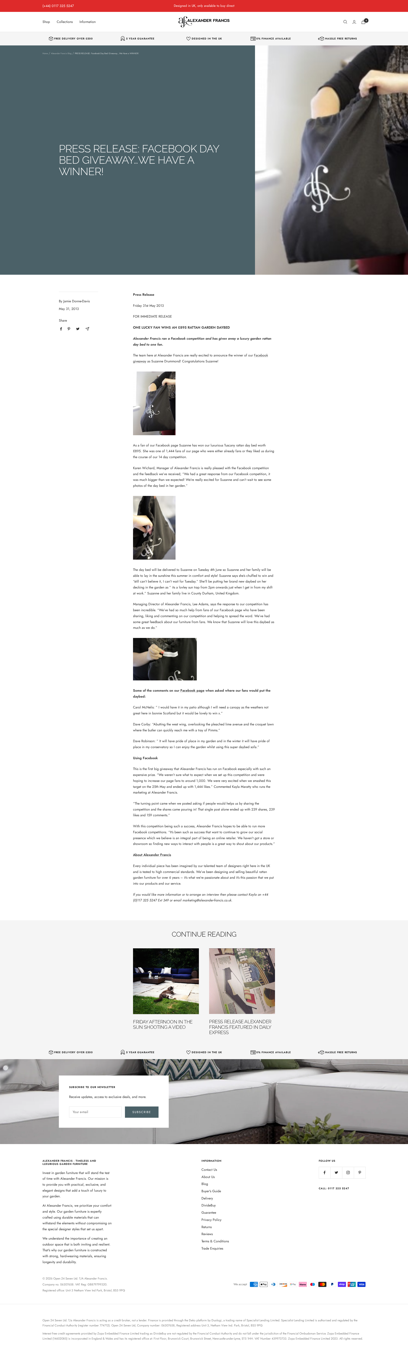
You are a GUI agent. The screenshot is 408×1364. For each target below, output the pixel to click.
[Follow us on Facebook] (324, 1172)
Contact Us (209, 1169)
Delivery (207, 1198)
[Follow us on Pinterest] (360, 1172)
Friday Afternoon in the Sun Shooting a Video (163, 1024)
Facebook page (192, 690)
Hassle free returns (341, 38)
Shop (46, 21)
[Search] (345, 22)
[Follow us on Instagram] (348, 1172)
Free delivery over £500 (73, 38)
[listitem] (61, 329)
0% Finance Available (273, 38)
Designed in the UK (207, 38)
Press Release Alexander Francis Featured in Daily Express (240, 1027)
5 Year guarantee (140, 38)
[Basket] (363, 22)
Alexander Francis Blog (61, 53)
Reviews (207, 1234)
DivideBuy (208, 1205)
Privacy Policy (211, 1219)
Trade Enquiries (212, 1248)
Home (45, 53)
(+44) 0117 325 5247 (58, 5)
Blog (204, 1183)
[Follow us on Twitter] (336, 1172)
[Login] (354, 22)
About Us (208, 1176)
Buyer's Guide (211, 1191)
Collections (65, 21)
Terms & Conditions (215, 1241)
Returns (206, 1227)
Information (87, 21)
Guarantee (208, 1212)
